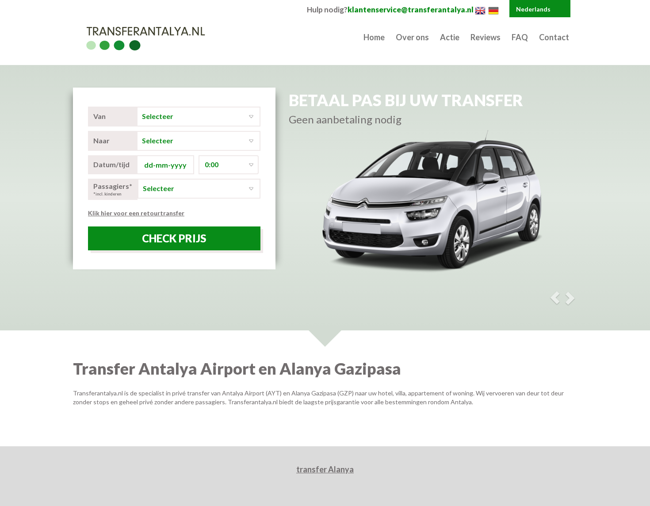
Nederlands (533, 9)
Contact (554, 37)
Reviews (485, 37)
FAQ (520, 37)
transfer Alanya (325, 469)
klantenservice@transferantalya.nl (411, 9)
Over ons (412, 37)
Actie (449, 37)
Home (374, 37)
